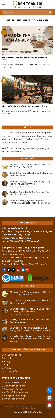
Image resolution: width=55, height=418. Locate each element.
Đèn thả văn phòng (11, 355)
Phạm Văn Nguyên (38, 264)
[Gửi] (50, 12)
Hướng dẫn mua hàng (15, 396)
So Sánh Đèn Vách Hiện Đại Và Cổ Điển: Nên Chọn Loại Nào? (31, 174)
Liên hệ (23, 406)
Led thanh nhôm (10, 371)
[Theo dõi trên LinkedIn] (23, 270)
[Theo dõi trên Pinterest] (18, 270)
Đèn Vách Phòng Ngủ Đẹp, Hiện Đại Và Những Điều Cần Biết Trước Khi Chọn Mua (30, 201)
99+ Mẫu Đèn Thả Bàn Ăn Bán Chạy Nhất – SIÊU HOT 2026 (25, 59)
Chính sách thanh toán (14, 383)
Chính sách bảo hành (14, 386)
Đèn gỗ (5, 365)
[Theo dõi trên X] (13, 270)
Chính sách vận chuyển (16, 392)
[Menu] (3, 4)
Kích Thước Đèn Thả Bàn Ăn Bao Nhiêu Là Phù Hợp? (25, 106)
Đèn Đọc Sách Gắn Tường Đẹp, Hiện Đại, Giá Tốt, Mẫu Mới (29, 193)
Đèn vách (7, 358)
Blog (17, 406)
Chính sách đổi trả (13, 389)
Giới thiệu (9, 406)
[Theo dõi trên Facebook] (4, 270)
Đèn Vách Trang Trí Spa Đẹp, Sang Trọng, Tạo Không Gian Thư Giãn (30, 182)
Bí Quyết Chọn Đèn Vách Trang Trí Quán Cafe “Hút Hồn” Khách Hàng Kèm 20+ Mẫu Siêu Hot (30, 338)
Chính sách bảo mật (14, 399)
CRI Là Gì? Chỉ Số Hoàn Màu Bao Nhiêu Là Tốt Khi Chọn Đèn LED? (30, 166)
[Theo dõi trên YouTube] (27, 270)
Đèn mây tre (8, 368)
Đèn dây (6, 361)
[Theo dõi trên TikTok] (9, 270)
